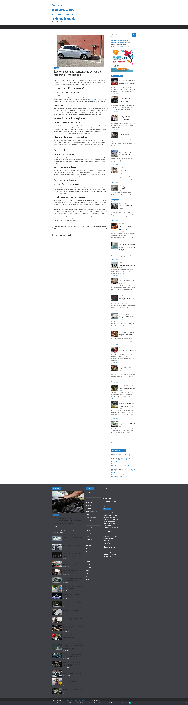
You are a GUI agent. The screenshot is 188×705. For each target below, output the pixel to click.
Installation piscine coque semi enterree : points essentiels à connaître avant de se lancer (126, 405)
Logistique (89, 539)
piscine (110, 536)
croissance (106, 519)
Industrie (121, 223)
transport (114, 550)
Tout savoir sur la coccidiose (126, 134)
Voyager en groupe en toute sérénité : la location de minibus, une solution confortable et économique (73, 646)
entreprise (105, 521)
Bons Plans (78, 27)
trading (110, 549)
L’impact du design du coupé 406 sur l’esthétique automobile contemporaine (72, 603)
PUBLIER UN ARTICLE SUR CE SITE (119, 40)
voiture (110, 552)
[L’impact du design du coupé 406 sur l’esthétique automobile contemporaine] (57, 604)
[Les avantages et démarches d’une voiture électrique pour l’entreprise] (57, 547)
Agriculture (89, 493)
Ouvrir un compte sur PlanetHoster (120, 46)
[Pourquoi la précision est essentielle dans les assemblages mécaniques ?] (57, 656)
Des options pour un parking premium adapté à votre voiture (72, 587)
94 (112, 444)
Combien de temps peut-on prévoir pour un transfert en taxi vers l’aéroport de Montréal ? (73, 681)
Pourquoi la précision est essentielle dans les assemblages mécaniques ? (72, 655)
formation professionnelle (109, 523)
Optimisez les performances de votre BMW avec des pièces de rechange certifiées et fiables (72, 664)
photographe (106, 536)
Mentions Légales (107, 495)
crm (114, 517)
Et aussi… (114, 27)
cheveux (111, 517)
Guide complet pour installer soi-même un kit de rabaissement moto (72, 579)
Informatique (122, 203)
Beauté (104, 515)
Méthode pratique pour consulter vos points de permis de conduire (72, 571)
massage (113, 531)
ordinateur (105, 534)
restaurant (105, 540)
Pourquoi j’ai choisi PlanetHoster (119, 42)
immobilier (109, 525)
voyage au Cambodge (108, 554)
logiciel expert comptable (108, 529)
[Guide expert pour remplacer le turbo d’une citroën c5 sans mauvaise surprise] (57, 691)
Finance (109, 521)
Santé (93, 27)
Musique (88, 555)
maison (114, 529)
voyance (110, 556)
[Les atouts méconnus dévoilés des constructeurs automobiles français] (57, 564)
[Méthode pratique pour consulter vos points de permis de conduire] (57, 572)
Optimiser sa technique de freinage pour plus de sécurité (71, 595)
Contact (123, 27)
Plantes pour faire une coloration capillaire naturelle (66, 227)
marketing (107, 531)
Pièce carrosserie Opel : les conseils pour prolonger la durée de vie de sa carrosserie (127, 100)
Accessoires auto (107, 512)
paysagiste (115, 534)
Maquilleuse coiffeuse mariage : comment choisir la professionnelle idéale (126, 170)
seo (109, 540)
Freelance (105, 525)
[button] (118, 27)
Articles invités (107, 498)
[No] (186, 703)
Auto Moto (100, 27)
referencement (106, 538)
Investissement (106, 527)
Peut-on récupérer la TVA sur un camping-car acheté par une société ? (127, 369)
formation (113, 521)
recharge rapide (92, 99)
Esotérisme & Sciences (91, 511)
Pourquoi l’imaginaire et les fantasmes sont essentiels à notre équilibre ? (127, 298)
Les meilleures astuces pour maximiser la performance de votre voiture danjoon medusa (72, 637)
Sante (87, 570)
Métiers (88, 548)
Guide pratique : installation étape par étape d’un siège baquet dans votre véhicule (72, 628)
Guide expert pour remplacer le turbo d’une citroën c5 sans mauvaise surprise (73, 690)
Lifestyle (121, 295)
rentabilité (111, 538)
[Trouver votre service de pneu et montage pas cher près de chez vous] (57, 673)
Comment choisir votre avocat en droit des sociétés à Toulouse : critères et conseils (123, 459)
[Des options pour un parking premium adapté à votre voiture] (57, 588)
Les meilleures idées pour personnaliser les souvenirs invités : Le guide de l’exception (127, 118)
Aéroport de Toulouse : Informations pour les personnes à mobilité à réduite (123, 471)
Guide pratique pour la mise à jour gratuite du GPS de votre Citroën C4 (71, 611)
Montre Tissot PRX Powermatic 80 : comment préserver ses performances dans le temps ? (127, 82)
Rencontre (88, 567)
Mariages (121, 167)
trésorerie (105, 552)
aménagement (113, 512)
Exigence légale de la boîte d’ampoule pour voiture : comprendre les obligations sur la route (72, 555)
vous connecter (63, 238)
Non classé (89, 558)
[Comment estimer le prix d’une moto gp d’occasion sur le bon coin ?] (57, 620)
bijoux (115, 515)
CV (109, 519)
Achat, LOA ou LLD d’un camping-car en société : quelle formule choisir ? (127, 316)
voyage (114, 552)
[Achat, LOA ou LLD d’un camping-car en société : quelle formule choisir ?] (57, 539)
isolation (112, 527)
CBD (108, 517)
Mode (120, 347)
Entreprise (86, 27)
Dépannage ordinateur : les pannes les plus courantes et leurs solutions (127, 206)
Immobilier (89, 520)
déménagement (114, 519)
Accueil (55, 27)
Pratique (69, 27)
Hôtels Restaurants (124, 331)
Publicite (88, 564)
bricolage (105, 517)
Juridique (88, 533)
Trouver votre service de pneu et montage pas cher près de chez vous (72, 672)
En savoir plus (115, 93)
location (116, 527)
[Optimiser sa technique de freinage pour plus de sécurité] (57, 596)
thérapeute (105, 550)
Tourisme (121, 151)
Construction (89, 505)
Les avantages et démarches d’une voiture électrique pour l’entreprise (71, 546)
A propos (62, 27)
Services (121, 185)
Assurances (89, 496)
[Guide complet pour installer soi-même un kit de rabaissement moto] (57, 580)
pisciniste (114, 536)
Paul (65, 77)
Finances (121, 365)
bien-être (109, 515)
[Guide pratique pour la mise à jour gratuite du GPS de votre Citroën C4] (57, 612)
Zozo (63, 526)
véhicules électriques (59, 213)
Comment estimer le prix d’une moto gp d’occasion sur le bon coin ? (73, 619)
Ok (130, 702)
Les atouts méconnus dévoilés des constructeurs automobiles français (71, 563)
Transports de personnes (92, 586)
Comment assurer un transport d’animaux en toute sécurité (94, 227)
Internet (88, 530)
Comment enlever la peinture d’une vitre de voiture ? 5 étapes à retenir (122, 465)
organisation (110, 534)
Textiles (88, 580)
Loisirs (108, 27)
